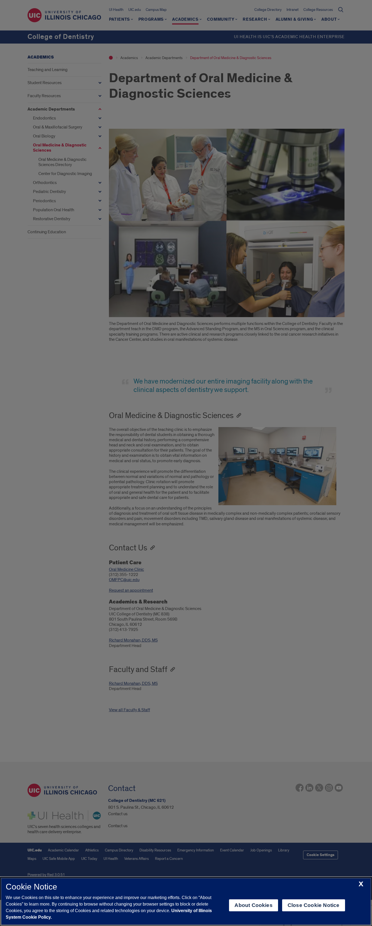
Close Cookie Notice (314, 905)
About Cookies (253, 905)
